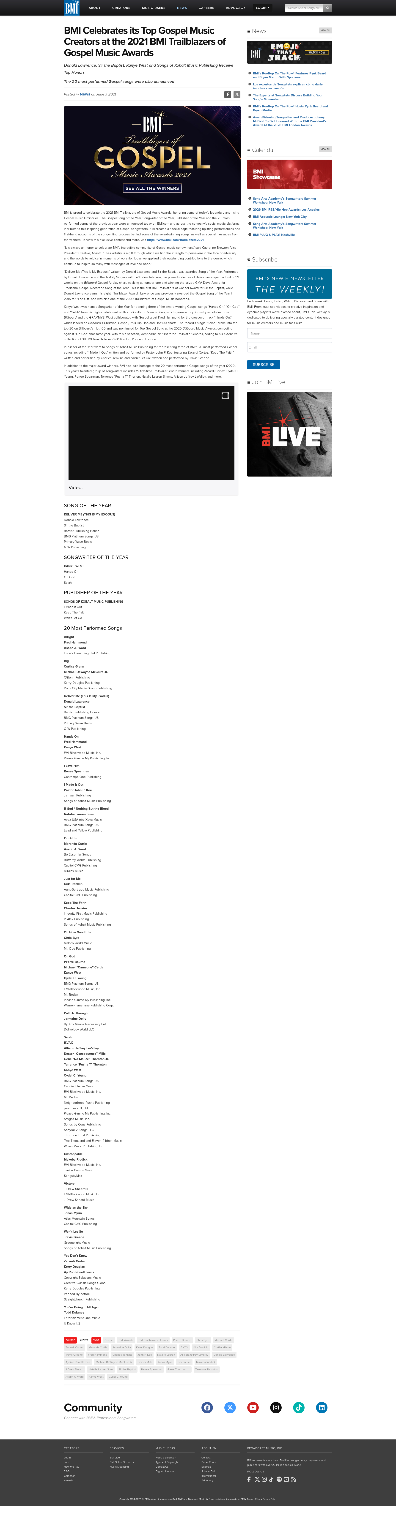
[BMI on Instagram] (265, 1479)
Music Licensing (119, 1466)
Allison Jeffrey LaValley (194, 1354)
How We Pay (71, 1466)
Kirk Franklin (201, 1347)
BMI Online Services (122, 1462)
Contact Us (162, 1466)
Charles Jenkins (122, 1354)
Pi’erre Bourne (182, 1340)
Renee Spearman (151, 1369)
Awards (68, 1480)
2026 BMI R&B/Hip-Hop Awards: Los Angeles (286, 210)
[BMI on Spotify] (280, 1479)
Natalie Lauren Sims (101, 1369)
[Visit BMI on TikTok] (299, 1407)
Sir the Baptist (127, 1369)
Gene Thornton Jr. (179, 1369)
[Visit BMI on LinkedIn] (321, 1407)
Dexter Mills (145, 1362)
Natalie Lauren (166, 1354)
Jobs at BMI (208, 1471)
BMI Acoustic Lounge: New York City (280, 217)
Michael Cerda (223, 1340)
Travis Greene (74, 1354)
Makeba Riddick (205, 1362)
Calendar (69, 1475)
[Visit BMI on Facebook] (207, 1407)
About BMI (209, 1448)
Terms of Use (254, 1499)
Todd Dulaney (167, 1347)
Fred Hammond (97, 1354)
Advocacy (207, 1480)
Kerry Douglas (144, 1347)
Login (67, 1457)
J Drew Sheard (74, 1369)
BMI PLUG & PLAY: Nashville (274, 235)
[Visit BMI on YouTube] (253, 1407)
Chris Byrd (202, 1340)
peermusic (184, 1362)
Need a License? (166, 1457)
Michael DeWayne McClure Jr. (114, 1362)
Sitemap (206, 1466)
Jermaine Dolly (122, 1347)
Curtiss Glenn (222, 1347)
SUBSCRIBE (264, 365)
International (208, 1475)
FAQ (66, 1471)
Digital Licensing (165, 1471)
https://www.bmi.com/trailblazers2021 (175, 240)
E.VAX (184, 1347)
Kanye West (96, 1376)
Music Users (165, 1448)
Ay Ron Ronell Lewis (78, 1362)
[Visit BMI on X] (230, 1407)
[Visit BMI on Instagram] (276, 1407)
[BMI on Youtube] (287, 1479)
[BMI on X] (258, 1479)
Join (66, 1462)
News (85, 94)
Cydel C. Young (118, 1376)
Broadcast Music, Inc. (265, 1448)
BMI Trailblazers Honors (153, 1340)
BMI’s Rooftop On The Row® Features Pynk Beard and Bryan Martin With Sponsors (289, 75)
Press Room (208, 1462)
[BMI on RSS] (294, 1479)
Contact (205, 1457)
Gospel (108, 1340)
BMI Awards (126, 1340)
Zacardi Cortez (74, 1347)
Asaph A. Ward (75, 1376)
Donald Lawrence (224, 1354)
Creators (71, 1448)
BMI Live (115, 1457)
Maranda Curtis (98, 1347)
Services (117, 1448)
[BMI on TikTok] (272, 1480)
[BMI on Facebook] (250, 1479)
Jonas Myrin (165, 1362)
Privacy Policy (270, 1499)
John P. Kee (145, 1354)
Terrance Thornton (206, 1369)
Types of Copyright (167, 1462)
